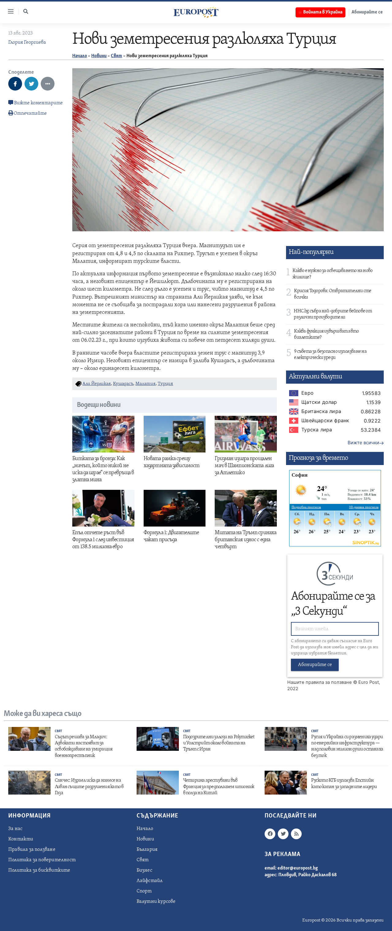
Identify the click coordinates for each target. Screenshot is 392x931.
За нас (15, 828)
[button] (26, 11)
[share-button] (15, 84)
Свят (116, 56)
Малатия (145, 384)
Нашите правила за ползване (319, 682)
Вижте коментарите (38, 103)
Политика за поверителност (42, 860)
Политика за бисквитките (39, 870)
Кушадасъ (123, 384)
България (147, 849)
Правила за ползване (31, 849)
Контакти (20, 839)
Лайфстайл (150, 880)
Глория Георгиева (27, 42)
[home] (196, 12)
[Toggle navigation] (8, 11)
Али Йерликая (96, 384)
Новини (99, 56)
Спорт (144, 891)
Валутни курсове (156, 901)
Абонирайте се (367, 12)
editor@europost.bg (297, 868)
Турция (165, 384)
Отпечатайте (30, 113)
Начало (79, 56)
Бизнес (144, 870)
